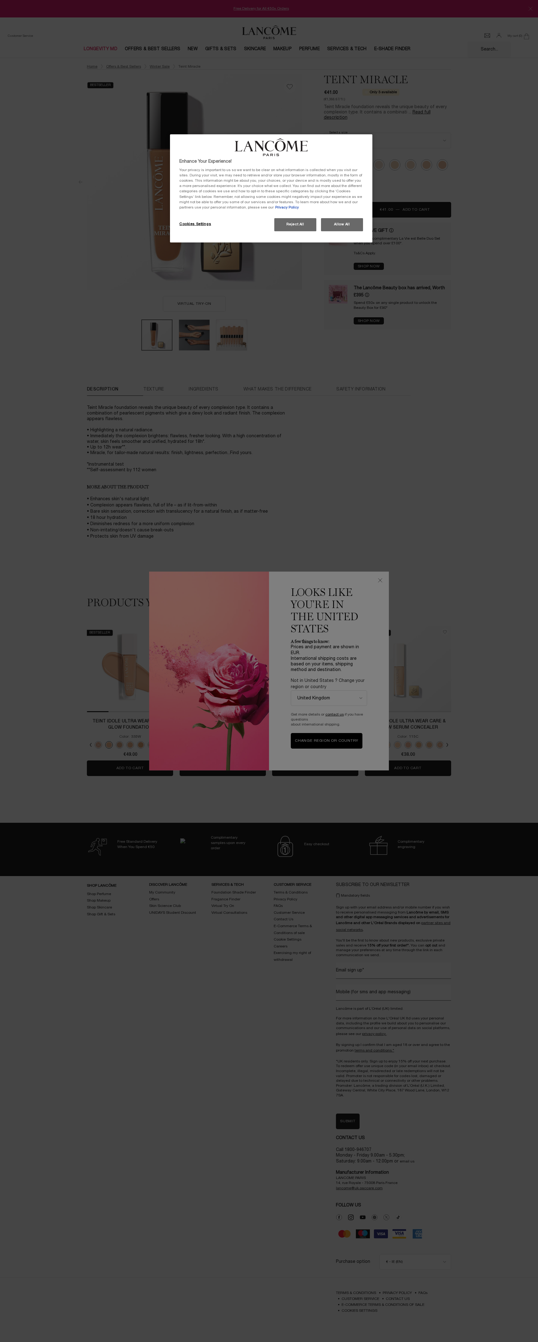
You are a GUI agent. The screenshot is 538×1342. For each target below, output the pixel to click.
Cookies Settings (195, 224)
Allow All (342, 224)
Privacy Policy (287, 207)
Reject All (295, 224)
